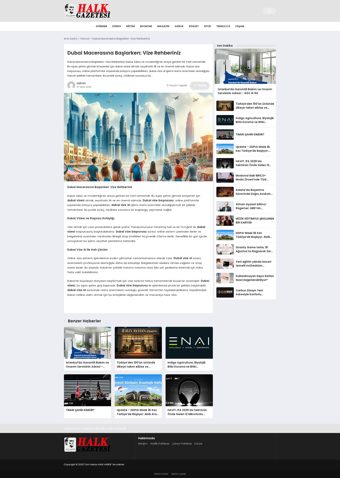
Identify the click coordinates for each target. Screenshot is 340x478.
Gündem (101, 26)
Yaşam (239, 26)
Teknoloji (223, 26)
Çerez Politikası (182, 443)
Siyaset (194, 26)
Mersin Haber (161, 473)
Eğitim (130, 26)
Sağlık (179, 26)
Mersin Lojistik (178, 473)
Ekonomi (146, 26)
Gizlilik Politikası (159, 443)
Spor (207, 26)
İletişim (143, 443)
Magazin (163, 26)
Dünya (116, 26)
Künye (198, 443)
